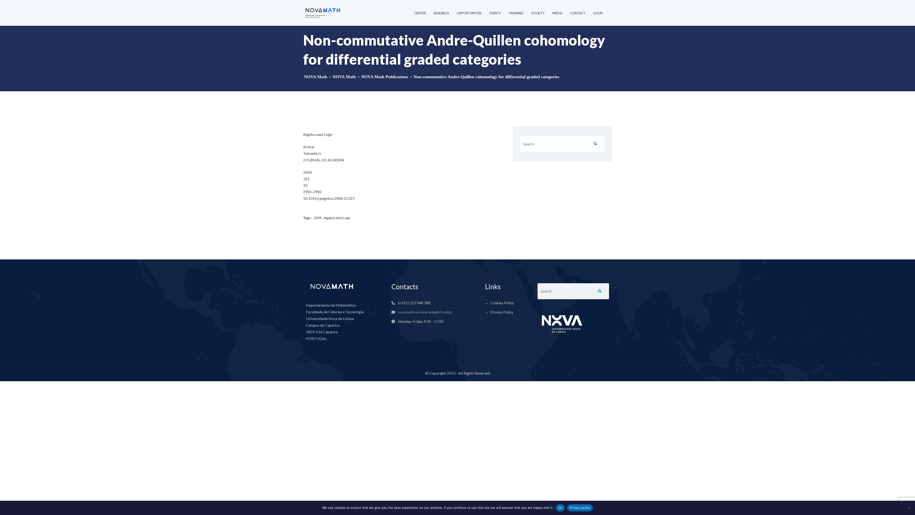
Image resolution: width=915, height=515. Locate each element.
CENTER (420, 13)
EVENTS (495, 13)
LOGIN (598, 13)
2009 (318, 218)
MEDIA (557, 13)
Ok (560, 508)
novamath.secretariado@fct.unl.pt (425, 312)
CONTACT (577, 13)
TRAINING (516, 13)
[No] (909, 507)
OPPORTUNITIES (469, 13)
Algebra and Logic (337, 218)
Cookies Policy (502, 303)
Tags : (307, 218)
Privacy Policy (501, 312)
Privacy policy (579, 508)
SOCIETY (537, 13)
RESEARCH (441, 13)
